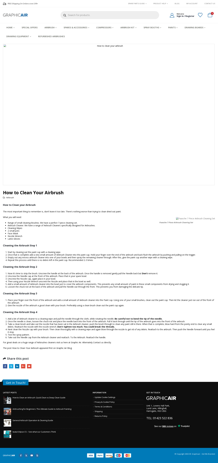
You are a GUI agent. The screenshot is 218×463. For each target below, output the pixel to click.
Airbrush (49, 27)
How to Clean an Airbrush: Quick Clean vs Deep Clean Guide (39, 397)
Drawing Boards (194, 27)
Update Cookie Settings (105, 397)
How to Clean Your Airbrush (25, 348)
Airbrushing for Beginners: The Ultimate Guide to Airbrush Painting (42, 409)
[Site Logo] (15, 15)
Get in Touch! (16, 383)
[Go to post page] (7, 400)
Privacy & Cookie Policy (104, 402)
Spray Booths (151, 27)
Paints (172, 27)
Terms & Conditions (103, 406)
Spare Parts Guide (136, 3)
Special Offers (30, 27)
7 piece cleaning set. (67, 222)
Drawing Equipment (17, 36)
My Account (192, 3)
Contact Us (209, 3)
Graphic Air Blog (64, 348)
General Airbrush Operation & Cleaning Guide (33, 420)
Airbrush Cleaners (52, 225)
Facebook (5, 366)
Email (29, 366)
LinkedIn (17, 366)
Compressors (103, 27)
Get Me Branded (208, 454)
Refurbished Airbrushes (51, 36)
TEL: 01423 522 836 (159, 418)
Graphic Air (76, 342)
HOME (9, 27)
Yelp (37, 455)
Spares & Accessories (75, 27)
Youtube (32, 455)
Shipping (98, 411)
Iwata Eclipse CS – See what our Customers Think (34, 432)
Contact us (98, 342)
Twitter (11, 366)
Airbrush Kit (127, 27)
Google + (23, 366)
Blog (177, 3)
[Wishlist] (200, 15)
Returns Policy (101, 416)
